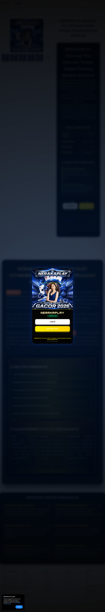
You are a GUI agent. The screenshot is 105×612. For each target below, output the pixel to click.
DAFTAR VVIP (53, 329)
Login (52, 322)
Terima (19, 606)
